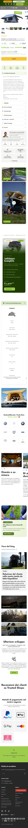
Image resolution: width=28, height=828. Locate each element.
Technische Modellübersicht (13, 303)
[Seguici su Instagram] (2, 811)
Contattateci (3, 789)
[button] (4, 36)
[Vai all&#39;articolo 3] (11, 28)
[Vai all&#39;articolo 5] (20, 28)
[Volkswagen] (5, 423)
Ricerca (16, 795)
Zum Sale (19, 4)
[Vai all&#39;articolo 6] (24, 28)
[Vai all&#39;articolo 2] (7, 28)
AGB (2, 796)
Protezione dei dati (5, 798)
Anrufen (17, 144)
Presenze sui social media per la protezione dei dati (6, 804)
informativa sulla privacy (10, 769)
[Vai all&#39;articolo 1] (3, 28)
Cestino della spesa (19, 793)
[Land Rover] (14, 441)
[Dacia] (14, 432)
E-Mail (11, 144)
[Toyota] (5, 441)
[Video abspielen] (14, 203)
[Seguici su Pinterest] (5, 811)
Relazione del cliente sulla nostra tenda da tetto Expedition (12, 576)
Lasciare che (17, 805)
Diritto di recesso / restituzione (19, 802)
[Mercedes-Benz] (14, 423)
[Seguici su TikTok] (9, 811)
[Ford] (23, 432)
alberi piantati (4, 807)
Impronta (3, 792)
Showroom (23, 144)
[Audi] (5, 432)
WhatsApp (5, 144)
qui (24, 755)
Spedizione (17, 797)
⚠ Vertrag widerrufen (20, 790)
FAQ (16, 800)
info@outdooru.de (7, 781)
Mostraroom (3, 794)
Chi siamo (14, 672)
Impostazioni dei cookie (6, 801)
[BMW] (23, 423)
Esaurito (14, 58)
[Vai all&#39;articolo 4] (15, 28)
